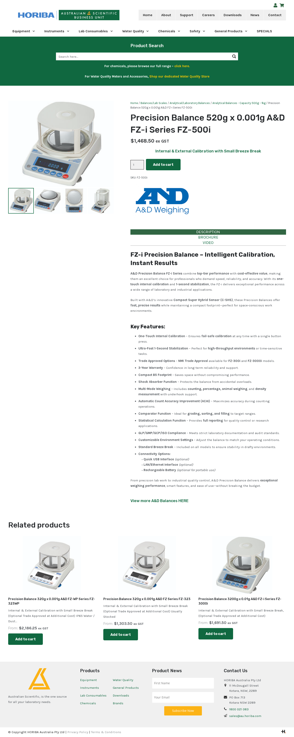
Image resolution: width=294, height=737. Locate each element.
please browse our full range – (158, 66)
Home (134, 103)
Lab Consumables (93, 695)
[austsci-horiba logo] (36, 15)
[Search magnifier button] (234, 56)
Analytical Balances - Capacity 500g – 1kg (239, 103)
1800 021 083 (239, 709)
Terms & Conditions (106, 732)
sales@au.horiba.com (245, 716)
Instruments (89, 688)
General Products (126, 688)
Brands (118, 703)
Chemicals (88, 703)
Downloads (121, 695)
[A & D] (162, 201)
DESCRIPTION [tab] (208, 232)
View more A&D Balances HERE (159, 500)
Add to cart (163, 165)
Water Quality (123, 680)
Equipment (88, 680)
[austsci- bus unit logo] (89, 15)
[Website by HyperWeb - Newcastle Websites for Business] (283, 732)
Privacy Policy (77, 732)
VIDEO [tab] (208, 242)
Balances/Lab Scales (154, 103)
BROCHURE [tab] (208, 237)
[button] (174, 15)
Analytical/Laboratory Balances (190, 103)
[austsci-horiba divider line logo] (56, 15)
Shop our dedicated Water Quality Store (179, 76)
